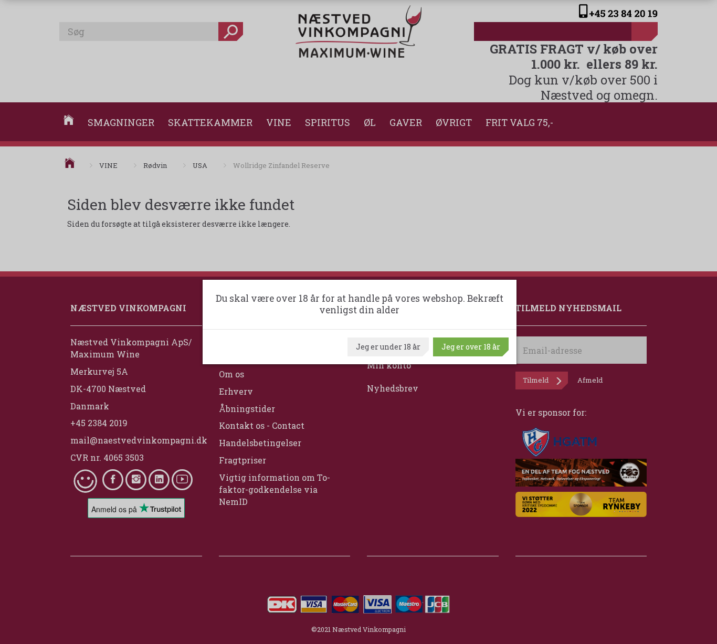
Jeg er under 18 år (388, 347)
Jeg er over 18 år (470, 347)
